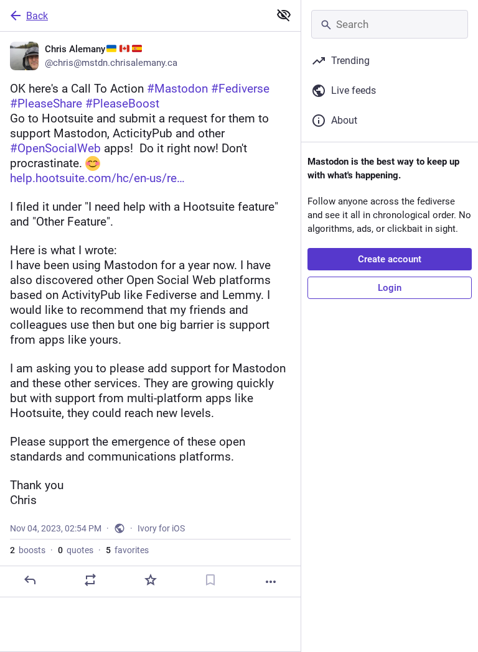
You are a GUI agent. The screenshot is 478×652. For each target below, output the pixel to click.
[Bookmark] (210, 579)
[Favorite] (150, 579)
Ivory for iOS (161, 528)
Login (389, 287)
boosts (27, 550)
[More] (270, 581)
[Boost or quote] (90, 579)
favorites (127, 550)
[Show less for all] (284, 15)
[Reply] (29, 579)
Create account (389, 259)
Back (37, 16)
